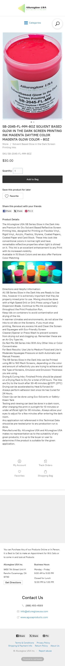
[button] (12, 196)
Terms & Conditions (24, 643)
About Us (54, 646)
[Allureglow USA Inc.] (32, 8)
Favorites (19, 475)
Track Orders (45, 465)
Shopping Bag (45, 475)
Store (5, 144)
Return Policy (41, 646)
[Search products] (57, 23)
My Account (19, 465)
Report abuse (45, 651)
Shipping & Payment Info (20, 646)
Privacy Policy (43, 643)
